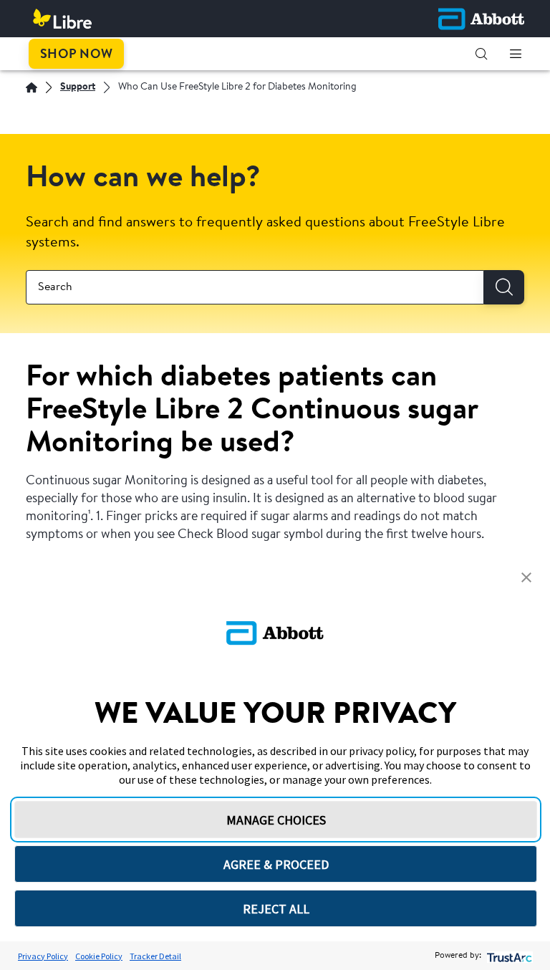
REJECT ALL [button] (276, 909)
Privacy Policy (43, 956)
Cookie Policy (98, 956)
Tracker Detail (155, 956)
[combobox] (255, 287)
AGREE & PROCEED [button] (276, 864)
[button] (481, 53)
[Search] (504, 287)
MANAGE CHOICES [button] (276, 820)
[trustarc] (508, 956)
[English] (31, 87)
